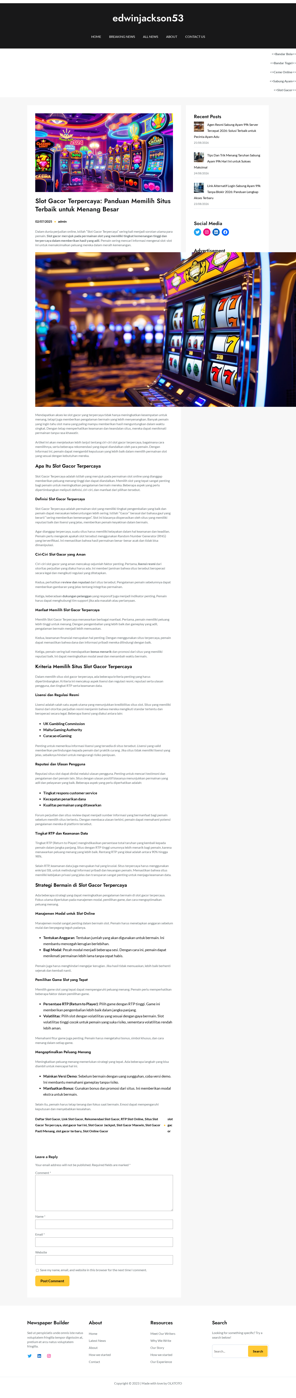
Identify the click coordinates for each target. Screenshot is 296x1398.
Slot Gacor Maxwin (130, 1125)
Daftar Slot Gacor (47, 1119)
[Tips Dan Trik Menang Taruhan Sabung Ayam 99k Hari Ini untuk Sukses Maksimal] (199, 158)
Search (258, 1351)
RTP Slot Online (132, 1119)
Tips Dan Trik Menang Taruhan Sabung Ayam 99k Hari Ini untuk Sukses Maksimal (227, 161)
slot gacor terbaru (69, 1131)
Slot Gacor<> (286, 90)
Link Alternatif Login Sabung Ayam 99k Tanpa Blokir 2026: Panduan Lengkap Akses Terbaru (227, 192)
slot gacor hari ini (75, 1125)
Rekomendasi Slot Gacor (102, 1119)
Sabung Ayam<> (284, 81)
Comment (43, 1173)
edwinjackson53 (148, 18)
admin (62, 221)
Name (40, 1216)
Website (41, 1252)
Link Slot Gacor (72, 1119)
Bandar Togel (283, 63)
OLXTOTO (175, 1383)
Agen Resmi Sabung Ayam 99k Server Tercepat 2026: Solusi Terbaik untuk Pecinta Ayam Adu (226, 130)
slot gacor (170, 1125)
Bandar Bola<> (285, 54)
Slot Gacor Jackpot (101, 1125)
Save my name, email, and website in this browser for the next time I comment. (93, 1270)
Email (40, 1234)
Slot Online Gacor (95, 1131)
